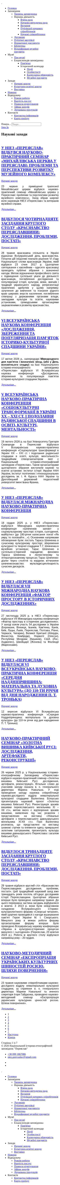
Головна (12, 8)
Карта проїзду (21, 118)
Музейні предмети (37, 77)
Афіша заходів (21, 106)
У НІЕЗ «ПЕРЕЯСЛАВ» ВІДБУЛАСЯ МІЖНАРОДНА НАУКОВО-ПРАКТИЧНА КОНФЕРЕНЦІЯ (27, 504)
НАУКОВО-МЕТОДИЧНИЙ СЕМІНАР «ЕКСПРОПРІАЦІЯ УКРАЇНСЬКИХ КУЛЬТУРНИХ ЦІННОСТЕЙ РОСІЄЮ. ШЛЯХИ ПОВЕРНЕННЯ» (29, 962)
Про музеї (19, 57)
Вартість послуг (23, 101)
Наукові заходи (22, 83)
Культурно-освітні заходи (28, 86)
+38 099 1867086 (17, 1054)
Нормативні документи (27, 43)
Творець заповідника (25, 14)
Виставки (19, 89)
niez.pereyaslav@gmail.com (22, 1057)
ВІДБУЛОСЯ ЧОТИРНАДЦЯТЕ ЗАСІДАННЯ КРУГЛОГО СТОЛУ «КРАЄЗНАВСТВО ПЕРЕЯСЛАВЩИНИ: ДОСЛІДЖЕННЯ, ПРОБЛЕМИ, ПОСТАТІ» (29, 230)
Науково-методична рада (34, 22)
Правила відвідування (26, 104)
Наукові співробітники (32, 34)
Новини (12, 92)
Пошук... (6, 124)
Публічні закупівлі (24, 40)
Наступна (13, 1034)
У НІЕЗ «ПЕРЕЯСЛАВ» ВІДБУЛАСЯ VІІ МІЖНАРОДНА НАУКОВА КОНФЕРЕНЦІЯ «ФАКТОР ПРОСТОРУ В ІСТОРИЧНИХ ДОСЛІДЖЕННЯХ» (28, 593)
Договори (19, 37)
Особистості (33, 72)
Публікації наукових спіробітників (31, 30)
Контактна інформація (26, 115)
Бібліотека (19, 46)
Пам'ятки (25, 63)
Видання (25, 25)
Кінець (11, 1037)
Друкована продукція (25, 109)
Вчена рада (26, 19)
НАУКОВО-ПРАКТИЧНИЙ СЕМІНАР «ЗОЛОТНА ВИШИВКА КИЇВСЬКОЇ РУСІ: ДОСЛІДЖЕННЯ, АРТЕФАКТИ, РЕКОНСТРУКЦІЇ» (29, 749)
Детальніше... (8, 209)
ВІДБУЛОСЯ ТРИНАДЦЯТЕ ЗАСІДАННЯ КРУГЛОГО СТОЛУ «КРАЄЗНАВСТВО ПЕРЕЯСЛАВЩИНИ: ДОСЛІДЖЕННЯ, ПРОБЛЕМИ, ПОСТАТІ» (29, 862)
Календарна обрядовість (40, 75)
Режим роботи (22, 98)
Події (30, 69)
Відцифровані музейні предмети (31, 1114)
